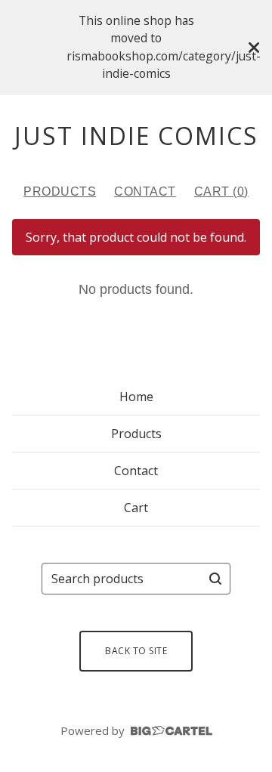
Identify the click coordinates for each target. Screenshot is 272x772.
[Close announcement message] (254, 48)
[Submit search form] (215, 579)
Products (59, 191)
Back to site (136, 650)
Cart (136, 507)
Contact (145, 191)
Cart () (221, 191)
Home (136, 396)
